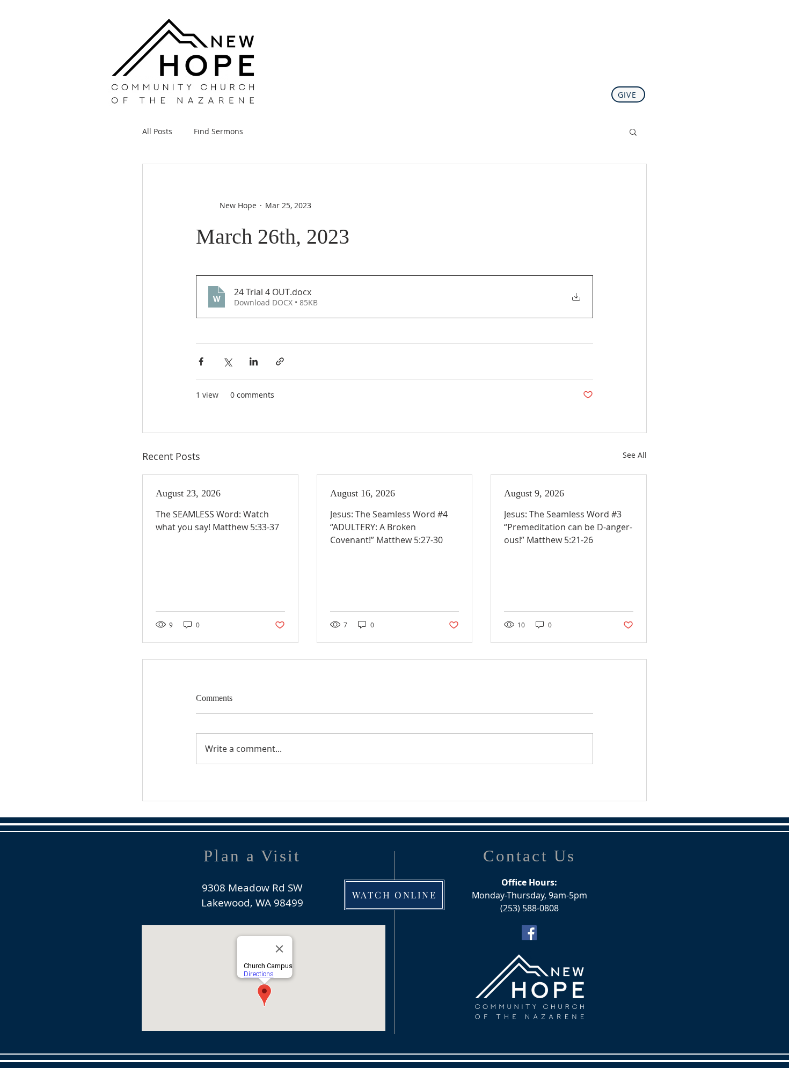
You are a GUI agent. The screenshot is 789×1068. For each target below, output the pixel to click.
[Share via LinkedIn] (254, 361)
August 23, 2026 (188, 493)
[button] (633, 131)
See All (635, 455)
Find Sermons (218, 131)
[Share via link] (280, 361)
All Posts (157, 131)
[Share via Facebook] (201, 361)
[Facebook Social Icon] (529, 932)
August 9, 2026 (534, 493)
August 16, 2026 (362, 493)
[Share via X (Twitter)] (227, 361)
